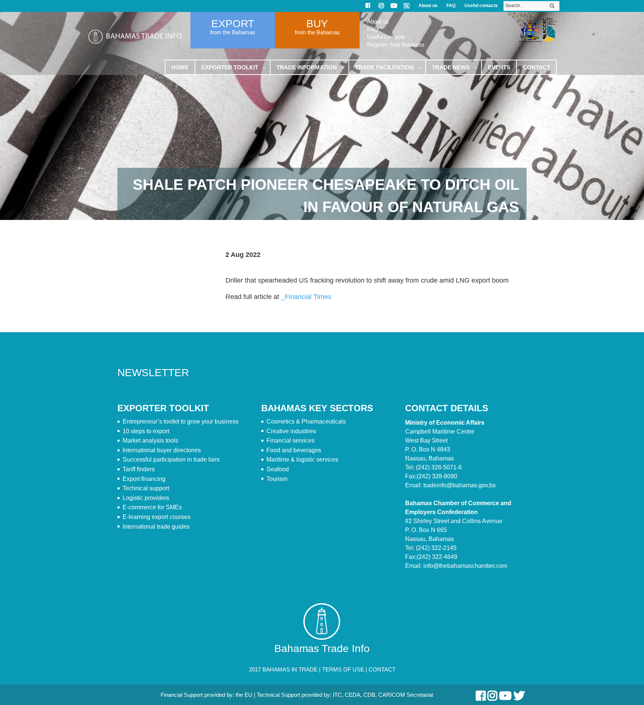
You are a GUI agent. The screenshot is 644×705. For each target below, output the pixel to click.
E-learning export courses (156, 517)
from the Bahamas (232, 32)
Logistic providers (146, 498)
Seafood (277, 469)
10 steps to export (146, 431)
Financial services (290, 440)
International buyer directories (162, 450)
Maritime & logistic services (302, 459)
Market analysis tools (150, 440)
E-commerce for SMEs (152, 507)
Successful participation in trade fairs (171, 459)
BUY (317, 23)
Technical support (146, 488)
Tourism (276, 479)
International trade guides (156, 526)
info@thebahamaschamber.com (465, 566)
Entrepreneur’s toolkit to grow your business (181, 421)
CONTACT (382, 669)
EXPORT (232, 23)
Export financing (144, 479)
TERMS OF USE (343, 669)
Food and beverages (293, 450)
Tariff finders (139, 469)
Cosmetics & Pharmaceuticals (306, 421)
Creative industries (291, 431)
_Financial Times (306, 296)
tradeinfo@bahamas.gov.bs (459, 485)
